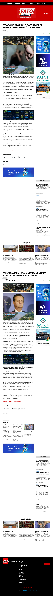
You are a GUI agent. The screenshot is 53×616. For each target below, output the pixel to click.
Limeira (37, 195)
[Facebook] (2, 1)
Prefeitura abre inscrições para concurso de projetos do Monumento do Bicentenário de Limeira (43, 227)
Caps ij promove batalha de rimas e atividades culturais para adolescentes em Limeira (42, 184)
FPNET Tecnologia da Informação (30, 590)
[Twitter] (43, 33)
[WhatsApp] (49, 33)
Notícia (7, 23)
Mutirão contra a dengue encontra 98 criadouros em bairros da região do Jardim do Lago (42, 210)
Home (4, 23)
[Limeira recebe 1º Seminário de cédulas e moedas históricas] (26, 248)
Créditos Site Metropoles (9, 150)
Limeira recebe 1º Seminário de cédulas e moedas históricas (42, 196)
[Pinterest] (46, 33)
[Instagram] (4, 1)
